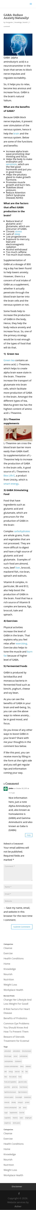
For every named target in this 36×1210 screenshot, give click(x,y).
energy (11, 1071)
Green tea (9, 360)
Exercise (8, 953)
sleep (17, 234)
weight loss (7, 1123)
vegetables (7, 1118)
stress (18, 231)
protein (27, 1102)
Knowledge (18, 22)
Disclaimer (17, 1186)
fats (27, 1071)
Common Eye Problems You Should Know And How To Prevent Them (16, 1027)
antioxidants (16, 1051)
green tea (15, 1087)
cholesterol (18, 1061)
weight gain (28, 1118)
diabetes (28, 1066)
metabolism (27, 1097)
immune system (8, 1097)
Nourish (25, 22)
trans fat (21, 1112)
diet (5, 1071)
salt (20, 1107)
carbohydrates (22, 531)
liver (17, 567)
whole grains (16, 1123)
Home (7, 963)
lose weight (19, 1097)
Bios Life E (9, 475)
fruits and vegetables (10, 1082)
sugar (6, 1112)
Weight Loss (10, 984)
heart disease (23, 1087)
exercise (17, 1071)
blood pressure (26, 1051)
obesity (14, 1102)
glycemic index (22, 1082)
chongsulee (9, 22)
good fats (7, 1087)
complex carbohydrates (11, 1066)
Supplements (13, 1112)
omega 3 (20, 1102)
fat (22, 1071)
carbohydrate (23, 1056)
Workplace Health (13, 989)
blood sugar (7, 1056)
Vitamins (15, 1118)
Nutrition (9, 979)
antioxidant (7, 1051)
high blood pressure (10, 1092)
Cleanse (8, 948)
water (21, 1118)
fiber (5, 1077)
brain (16, 133)
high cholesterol (22, 1092)
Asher (18, 1206)
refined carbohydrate (10, 1107)
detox (22, 1066)
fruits (20, 1077)
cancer (15, 1056)
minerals (6, 1102)
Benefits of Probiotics (15, 1018)
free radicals (12, 1077)
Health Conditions (14, 958)
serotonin (11, 164)
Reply (29, 835)
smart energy (11, 483)
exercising (21, 643)
